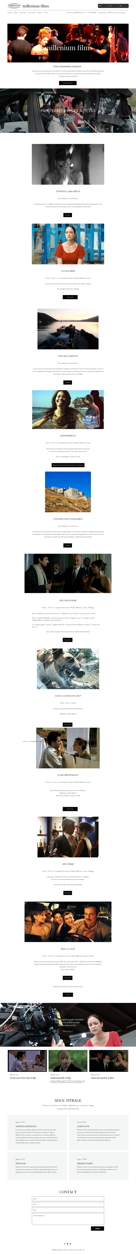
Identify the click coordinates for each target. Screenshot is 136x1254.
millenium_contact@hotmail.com (76, 12)
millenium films (36, 5)
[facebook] (65, 1244)
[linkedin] (70, 1244)
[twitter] (68, 1244)
